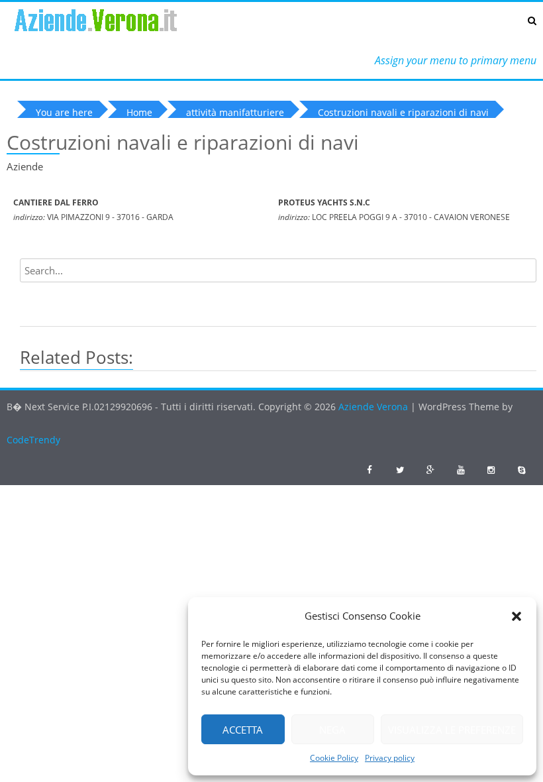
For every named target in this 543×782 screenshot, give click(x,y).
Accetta (242, 729)
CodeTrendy (33, 439)
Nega (332, 729)
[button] (516, 616)
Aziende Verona (374, 406)
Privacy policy (390, 757)
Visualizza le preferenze (452, 729)
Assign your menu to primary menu (455, 60)
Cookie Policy (334, 757)
